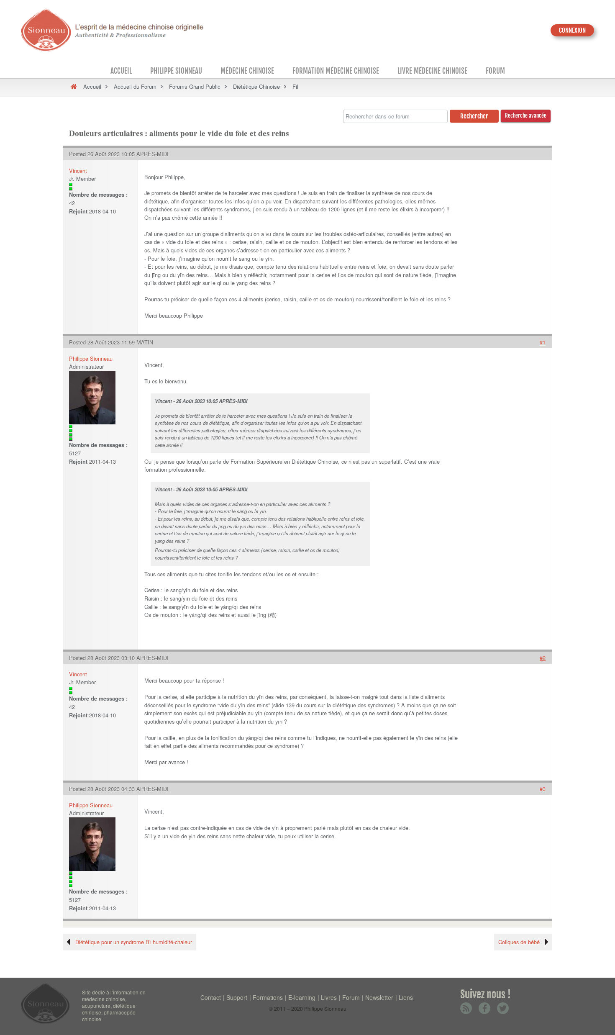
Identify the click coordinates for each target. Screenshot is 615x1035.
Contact (210, 997)
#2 (543, 658)
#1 (543, 342)
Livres (329, 997)
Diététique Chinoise (256, 86)
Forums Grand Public (194, 86)
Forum (495, 71)
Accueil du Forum (135, 86)
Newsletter (379, 997)
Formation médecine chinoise (335, 71)
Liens (406, 997)
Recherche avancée (525, 115)
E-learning (301, 997)
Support (236, 997)
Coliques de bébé (519, 942)
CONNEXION (572, 30)
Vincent (78, 171)
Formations (268, 997)
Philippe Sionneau (176, 71)
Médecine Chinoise (247, 71)
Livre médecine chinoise (432, 71)
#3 (543, 789)
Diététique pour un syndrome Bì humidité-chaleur (133, 942)
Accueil (121, 71)
